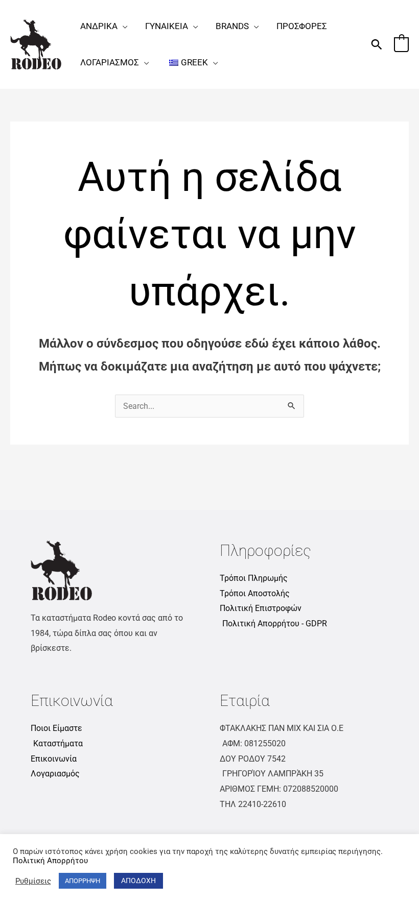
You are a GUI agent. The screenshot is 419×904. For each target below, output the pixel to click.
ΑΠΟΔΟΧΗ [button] (138, 880)
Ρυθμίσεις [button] (33, 881)
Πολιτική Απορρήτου (50, 860)
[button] (123, 26)
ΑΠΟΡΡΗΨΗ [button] (82, 881)
